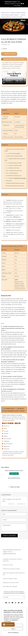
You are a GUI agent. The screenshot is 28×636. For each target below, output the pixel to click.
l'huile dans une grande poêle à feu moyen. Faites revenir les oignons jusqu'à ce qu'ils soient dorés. (13, 202)
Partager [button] (5, 48)
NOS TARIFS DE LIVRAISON (10, 586)
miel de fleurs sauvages (20, 178)
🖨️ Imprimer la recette (9, 53)
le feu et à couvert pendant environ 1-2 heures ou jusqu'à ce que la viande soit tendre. (14, 225)
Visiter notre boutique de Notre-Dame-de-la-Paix (14, 573)
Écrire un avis (14, 473)
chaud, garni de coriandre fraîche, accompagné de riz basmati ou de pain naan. (13, 234)
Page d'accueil (5, 12)
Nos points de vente (8, 564)
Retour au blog (14, 487)
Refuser (13, 628)
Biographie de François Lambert (11, 582)
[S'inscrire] (23, 597)
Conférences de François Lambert (11, 568)
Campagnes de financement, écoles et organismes (12, 559)
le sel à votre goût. (13, 230)
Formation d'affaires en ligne (10, 578)
